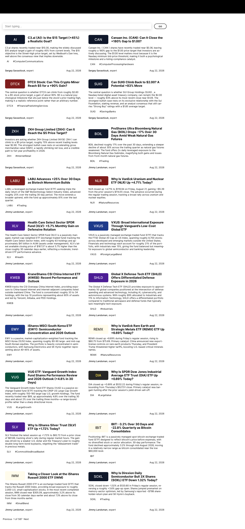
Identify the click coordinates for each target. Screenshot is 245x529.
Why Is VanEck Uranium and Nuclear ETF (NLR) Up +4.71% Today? (137, 180)
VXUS (93, 254)
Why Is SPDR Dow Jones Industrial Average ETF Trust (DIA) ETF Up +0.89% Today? (136, 375)
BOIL (92, 161)
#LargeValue (104, 395)
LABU (10, 205)
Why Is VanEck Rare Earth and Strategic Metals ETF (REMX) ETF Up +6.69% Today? (137, 329)
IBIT (92, 456)
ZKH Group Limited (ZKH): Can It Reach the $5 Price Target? (51, 131)
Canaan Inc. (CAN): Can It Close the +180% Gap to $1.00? (137, 39)
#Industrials (106, 308)
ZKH (9, 155)
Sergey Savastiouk (15, 70)
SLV (9, 451)
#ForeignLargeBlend (111, 254)
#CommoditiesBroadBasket (29, 451)
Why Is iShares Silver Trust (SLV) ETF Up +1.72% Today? (52, 426)
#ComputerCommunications (28, 61)
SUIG (93, 111)
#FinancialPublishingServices (32, 105)
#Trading (104, 161)
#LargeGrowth (23, 407)
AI (8, 61)
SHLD (93, 308)
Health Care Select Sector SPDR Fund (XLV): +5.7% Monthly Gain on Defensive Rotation (53, 226)
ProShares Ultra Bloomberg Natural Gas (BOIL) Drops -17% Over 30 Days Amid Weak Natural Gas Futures (136, 134)
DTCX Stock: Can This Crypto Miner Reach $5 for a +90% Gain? (54, 83)
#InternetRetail (23, 155)
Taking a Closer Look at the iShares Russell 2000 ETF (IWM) (53, 475)
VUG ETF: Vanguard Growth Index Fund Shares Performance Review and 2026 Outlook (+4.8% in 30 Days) (52, 377)
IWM (9, 503)
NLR (92, 202)
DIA (92, 395)
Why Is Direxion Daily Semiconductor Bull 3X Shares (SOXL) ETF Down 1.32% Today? (134, 476)
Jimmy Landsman (97, 167)
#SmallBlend (22, 503)
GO (160, 26)
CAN (92, 64)
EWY (9, 354)
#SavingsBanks (108, 111)
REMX (93, 354)
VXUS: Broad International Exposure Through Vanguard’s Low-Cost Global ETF (137, 226)
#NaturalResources (109, 202)
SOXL (93, 499)
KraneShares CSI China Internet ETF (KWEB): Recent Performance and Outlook (54, 277)
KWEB (10, 303)
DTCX (10, 105)
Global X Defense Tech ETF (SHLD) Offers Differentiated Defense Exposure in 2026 (136, 277)
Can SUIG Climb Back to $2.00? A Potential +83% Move (135, 83)
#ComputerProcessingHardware (116, 64)
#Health (19, 257)
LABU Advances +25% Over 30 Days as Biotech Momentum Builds (54, 180)
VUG (9, 407)
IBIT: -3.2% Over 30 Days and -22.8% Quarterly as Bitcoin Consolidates (132, 427)
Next (26, 519)
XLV (9, 257)
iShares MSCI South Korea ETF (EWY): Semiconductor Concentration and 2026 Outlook (52, 329)
